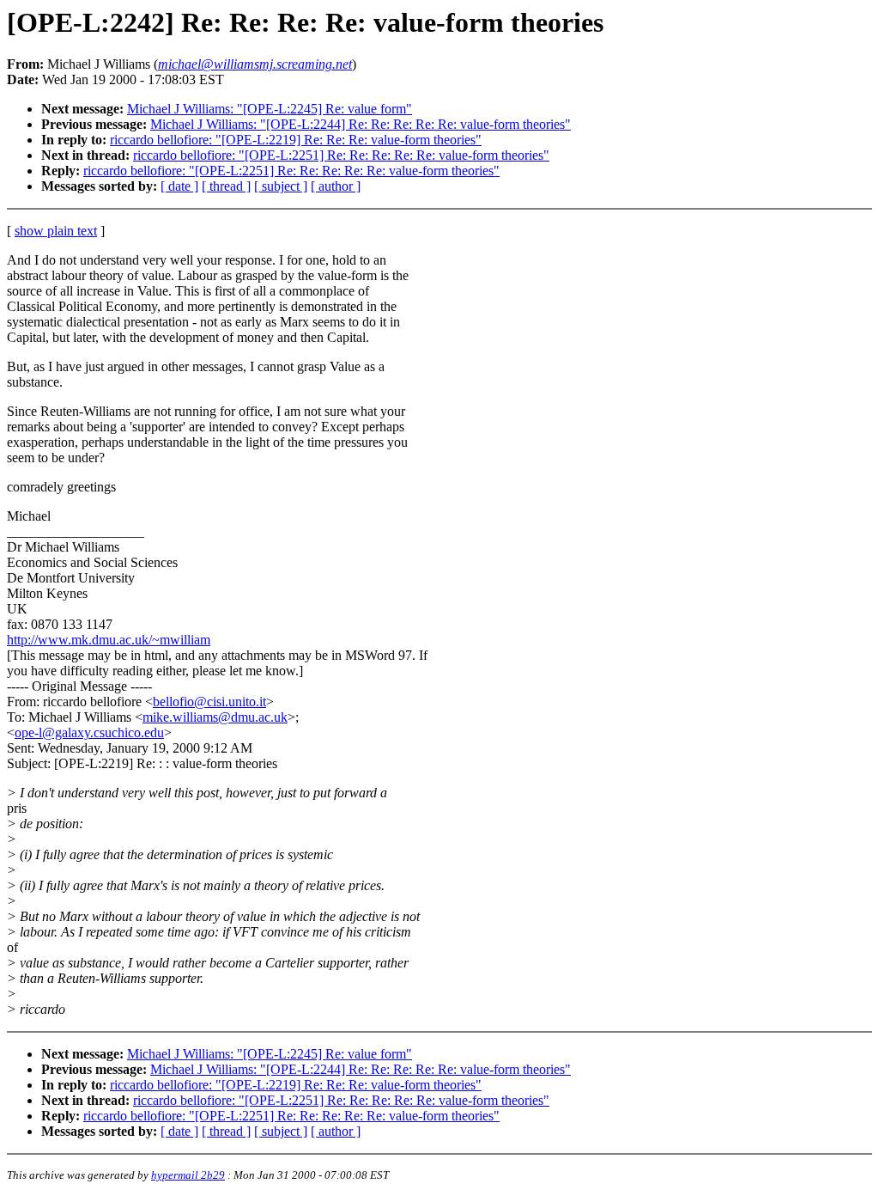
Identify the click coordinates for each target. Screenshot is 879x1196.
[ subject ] (280, 186)
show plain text (56, 230)
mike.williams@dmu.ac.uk (215, 717)
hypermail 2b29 (188, 1175)
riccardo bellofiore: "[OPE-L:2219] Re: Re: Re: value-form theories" (296, 139)
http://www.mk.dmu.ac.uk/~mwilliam (108, 639)
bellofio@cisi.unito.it (209, 701)
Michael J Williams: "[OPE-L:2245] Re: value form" (269, 108)
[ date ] (179, 186)
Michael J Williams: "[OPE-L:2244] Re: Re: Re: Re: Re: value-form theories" (360, 124)
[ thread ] (226, 186)
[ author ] (336, 186)
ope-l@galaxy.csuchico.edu (89, 732)
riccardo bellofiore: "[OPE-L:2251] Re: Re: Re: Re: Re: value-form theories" (341, 155)
